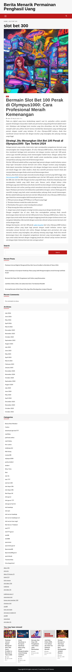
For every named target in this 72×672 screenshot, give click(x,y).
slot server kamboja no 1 (12, 518)
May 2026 (8, 320)
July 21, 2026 (22, 660)
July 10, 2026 (36, 653)
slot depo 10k (9, 486)
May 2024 (8, 395)
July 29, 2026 (9, 658)
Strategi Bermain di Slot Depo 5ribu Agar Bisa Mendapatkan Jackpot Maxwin (28, 289)
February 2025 (9, 364)
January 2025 (9, 367)
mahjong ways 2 (8, 594)
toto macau (7, 580)
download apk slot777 (12, 430)
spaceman (8, 542)
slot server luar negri (11, 521)
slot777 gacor (9, 531)
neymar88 (8, 455)
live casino (8, 444)
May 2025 (8, 354)
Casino (7, 427)
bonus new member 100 (11, 600)
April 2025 (8, 357)
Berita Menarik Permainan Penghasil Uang (30, 6)
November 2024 (10, 374)
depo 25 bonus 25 (9, 574)
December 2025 (10, 330)
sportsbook (8, 556)
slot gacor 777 (9, 500)
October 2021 (9, 412)
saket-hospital (38, 225)
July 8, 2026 (48, 653)
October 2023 (9, 408)
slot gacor (8, 497)
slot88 (7, 535)
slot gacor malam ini (10, 612)
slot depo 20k (9, 490)
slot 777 (7, 479)
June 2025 (8, 350)
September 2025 (10, 340)
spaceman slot (8, 597)
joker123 (6, 577)
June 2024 (8, 391)
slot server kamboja (11, 514)
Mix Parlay (8, 451)
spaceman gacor (10, 545)
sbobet (7, 465)
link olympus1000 (12, 177)
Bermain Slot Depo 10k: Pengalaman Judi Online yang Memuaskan (25, 278)
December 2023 (10, 401)
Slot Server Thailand (11, 525)
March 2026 (8, 326)
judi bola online (9, 437)
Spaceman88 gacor (11, 552)
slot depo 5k (7, 589)
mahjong (6, 586)
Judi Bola (8, 434)
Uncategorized (9, 563)
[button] (5, 16)
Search (7, 246)
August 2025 (9, 344)
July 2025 (8, 347)
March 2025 (8, 361)
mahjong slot (9, 448)
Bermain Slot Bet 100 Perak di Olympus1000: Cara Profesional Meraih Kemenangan (34, 107)
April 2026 (8, 323)
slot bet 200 (9, 483)
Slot (7, 96)
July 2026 (8, 313)
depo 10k (6, 568)
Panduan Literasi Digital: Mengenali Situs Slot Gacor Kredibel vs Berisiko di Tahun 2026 (31, 265)
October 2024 (9, 378)
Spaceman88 (9, 549)
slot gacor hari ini (10, 504)
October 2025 (9, 337)
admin (9, 118)
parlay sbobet (9, 462)
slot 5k (7, 476)
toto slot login (8, 609)
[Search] (66, 15)
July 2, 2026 (61, 656)
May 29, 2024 (16, 118)
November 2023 (10, 405)
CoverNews (41, 669)
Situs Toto (8, 469)
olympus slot (7, 603)
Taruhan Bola (9, 559)
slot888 (7, 538)
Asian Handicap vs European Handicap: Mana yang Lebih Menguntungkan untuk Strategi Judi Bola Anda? (35, 271)
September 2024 (10, 381)
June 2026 (8, 316)
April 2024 (8, 398)
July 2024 (8, 388)
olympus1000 (9, 458)
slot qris (7, 511)
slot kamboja (9, 507)
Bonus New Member (11, 423)
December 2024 (10, 371)
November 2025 (10, 333)
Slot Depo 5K (9, 493)
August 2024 (9, 384)
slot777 (7, 528)
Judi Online (8, 441)
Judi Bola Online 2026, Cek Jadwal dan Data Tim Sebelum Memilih (25, 283)
